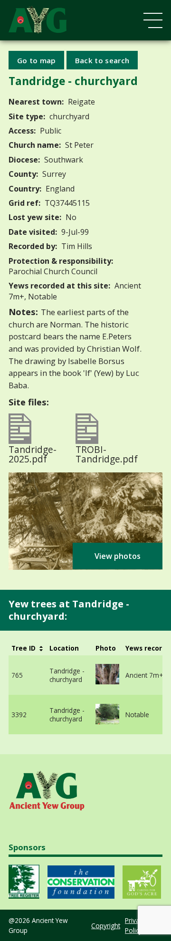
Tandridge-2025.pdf (33, 453)
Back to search (102, 60)
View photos (118, 556)
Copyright (105, 925)
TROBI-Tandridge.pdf (107, 453)
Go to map (36, 60)
